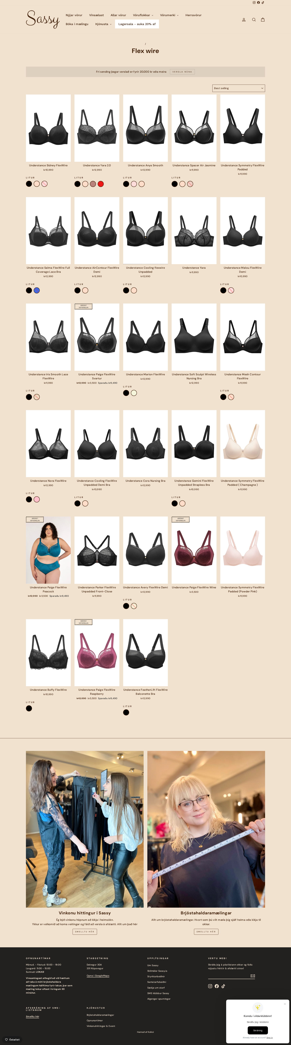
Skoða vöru (48, 158)
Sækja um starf (156, 987)
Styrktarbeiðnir (156, 976)
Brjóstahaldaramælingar (100, 1015)
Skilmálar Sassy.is (157, 971)
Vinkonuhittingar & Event (101, 1026)
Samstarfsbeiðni (156, 982)
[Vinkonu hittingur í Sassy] (85, 829)
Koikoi (151, 1032)
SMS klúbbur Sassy (158, 993)
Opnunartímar (95, 1020)
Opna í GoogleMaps (98, 975)
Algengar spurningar (159, 998)
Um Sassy (152, 965)
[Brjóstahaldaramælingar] (206, 829)
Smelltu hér (85, 931)
